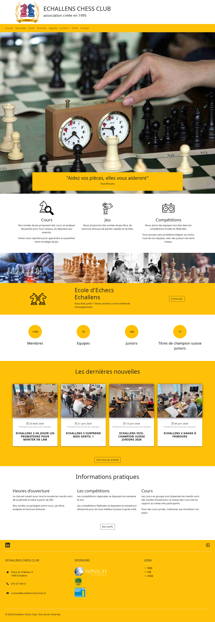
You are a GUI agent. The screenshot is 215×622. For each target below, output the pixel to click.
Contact (84, 28)
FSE (149, 572)
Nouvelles (20, 28)
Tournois (42, 28)
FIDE (149, 568)
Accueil (9, 28)
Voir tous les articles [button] (107, 459)
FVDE (150, 576)
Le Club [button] (64, 28)
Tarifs (75, 28)
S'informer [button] (177, 298)
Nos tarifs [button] (107, 526)
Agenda (53, 28)
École (31, 28)
